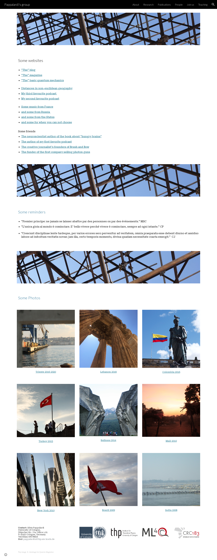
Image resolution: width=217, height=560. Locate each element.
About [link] (135, 4)
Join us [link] (190, 4)
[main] (108, 59)
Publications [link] (164, 4)
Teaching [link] (202, 4)
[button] (213, 4)
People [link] (179, 4)
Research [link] (148, 4)
